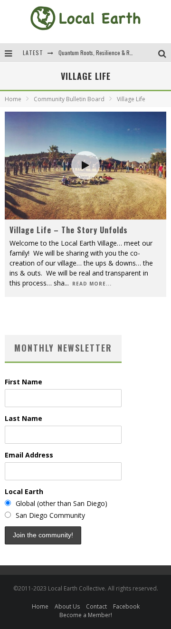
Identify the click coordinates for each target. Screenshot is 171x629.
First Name (23, 381)
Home (13, 99)
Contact (96, 606)
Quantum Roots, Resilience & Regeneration (107, 52)
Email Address (29, 454)
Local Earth (24, 491)
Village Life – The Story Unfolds (69, 230)
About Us (67, 606)
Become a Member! (85, 615)
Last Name (23, 418)
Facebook (126, 606)
